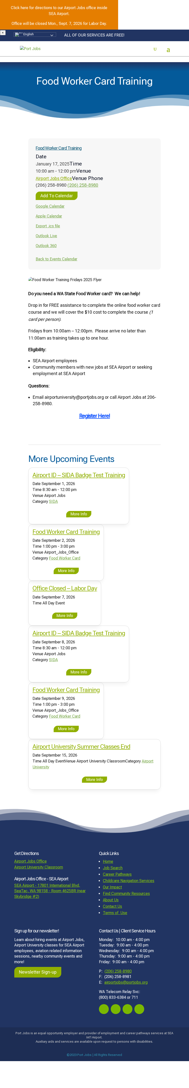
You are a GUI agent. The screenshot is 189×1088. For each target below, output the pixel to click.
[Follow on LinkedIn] (139, 1009)
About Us (111, 900)
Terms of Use (115, 912)
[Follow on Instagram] (116, 1009)
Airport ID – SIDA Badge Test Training (78, 475)
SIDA (53, 501)
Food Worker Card (64, 558)
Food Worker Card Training (58, 148)
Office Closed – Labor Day (64, 588)
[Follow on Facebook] (104, 1009)
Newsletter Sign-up (38, 972)
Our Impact (112, 887)
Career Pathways (117, 874)
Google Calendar (50, 206)
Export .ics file (48, 226)
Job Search (113, 868)
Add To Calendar (56, 195)
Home (108, 861)
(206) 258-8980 (82, 185)
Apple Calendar (49, 216)
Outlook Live (46, 236)
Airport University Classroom (38, 867)
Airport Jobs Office (54, 178)
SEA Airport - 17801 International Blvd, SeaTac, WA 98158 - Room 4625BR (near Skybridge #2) (50, 891)
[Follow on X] (127, 1009)
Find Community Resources (126, 893)
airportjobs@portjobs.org (126, 982)
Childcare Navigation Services (128, 880)
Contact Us (112, 906)
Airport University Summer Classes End (81, 746)
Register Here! (94, 416)
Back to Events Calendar (56, 259)
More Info (78, 514)
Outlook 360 (46, 245)
